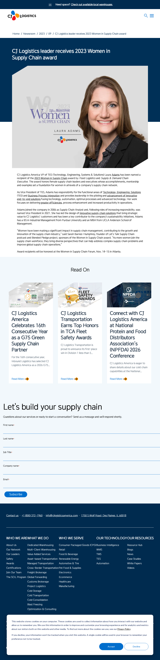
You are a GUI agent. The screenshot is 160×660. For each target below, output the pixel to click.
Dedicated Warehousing (40, 545)
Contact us (12, 515)
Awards (10, 563)
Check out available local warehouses (91, 4)
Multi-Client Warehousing (41, 549)
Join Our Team (13, 572)
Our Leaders (13, 554)
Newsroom (29, 33)
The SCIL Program (16, 577)
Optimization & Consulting (41, 609)
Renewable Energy (69, 558)
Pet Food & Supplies (70, 567)
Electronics (65, 572)
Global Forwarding (37, 577)
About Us (11, 545)
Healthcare (65, 581)
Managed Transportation (40, 563)
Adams (116, 174)
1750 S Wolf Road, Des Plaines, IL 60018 (103, 515)
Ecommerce (65, 577)
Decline (136, 646)
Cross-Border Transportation (43, 567)
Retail (62, 549)
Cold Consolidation (37, 599)
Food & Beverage (68, 554)
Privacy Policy (124, 629)
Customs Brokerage (38, 581)
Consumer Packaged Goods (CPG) (77, 545)
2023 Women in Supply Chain (50, 178)
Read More (18, 378)
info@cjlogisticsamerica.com (62, 515)
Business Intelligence (107, 545)
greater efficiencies (51, 202)
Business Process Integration (44, 195)
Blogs (130, 549)
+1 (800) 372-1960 (32, 515)
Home (16, 33)
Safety (9, 558)
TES (98, 558)
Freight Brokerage (37, 572)
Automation (102, 563)
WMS (99, 549)
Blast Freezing (34, 604)
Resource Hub (134, 545)
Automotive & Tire (69, 563)
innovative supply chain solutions (98, 213)
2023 (42, 33)
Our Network (13, 549)
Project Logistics (36, 586)
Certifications (13, 567)
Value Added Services (38, 554)
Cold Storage (34, 590)
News (130, 554)
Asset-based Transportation (42, 558)
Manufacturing (66, 586)
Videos (130, 567)
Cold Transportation (38, 595)
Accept (111, 646)
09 (49, 33)
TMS (98, 554)
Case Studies (134, 558)
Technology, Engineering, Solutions (122, 192)
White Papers (134, 563)
